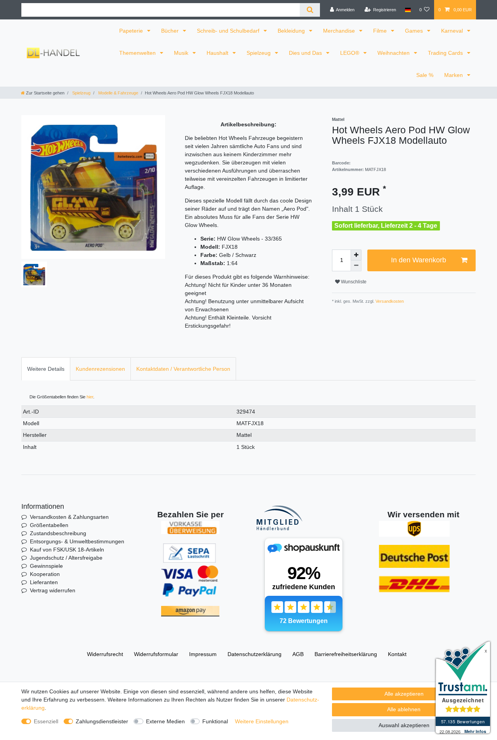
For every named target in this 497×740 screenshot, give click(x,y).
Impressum (203, 654)
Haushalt (218, 53)
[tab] (45, 368)
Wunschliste (353, 281)
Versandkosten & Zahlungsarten (69, 517)
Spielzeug (259, 53)
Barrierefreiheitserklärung (346, 654)
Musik (182, 53)
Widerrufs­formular (156, 654)
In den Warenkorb (418, 260)
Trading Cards (446, 53)
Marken (454, 75)
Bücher (170, 31)
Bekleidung (292, 31)
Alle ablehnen (404, 709)
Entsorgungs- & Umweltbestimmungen (77, 541)
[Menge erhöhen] (356, 255)
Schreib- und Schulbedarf (229, 31)
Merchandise (339, 31)
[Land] (407, 9)
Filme (380, 31)
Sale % (424, 75)
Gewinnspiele (46, 566)
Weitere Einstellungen (261, 721)
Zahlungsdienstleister (102, 721)
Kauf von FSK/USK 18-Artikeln (67, 549)
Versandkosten (389, 301)
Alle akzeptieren (404, 694)
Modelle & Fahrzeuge (117, 93)
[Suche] (310, 10)
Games (414, 31)
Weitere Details (45, 369)
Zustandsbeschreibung (58, 533)
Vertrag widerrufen (52, 590)
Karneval (452, 31)
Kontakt (397, 654)
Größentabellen (49, 525)
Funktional (215, 721)
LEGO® (350, 53)
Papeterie (131, 31)
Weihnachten (394, 53)
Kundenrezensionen (100, 369)
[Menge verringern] (356, 265)
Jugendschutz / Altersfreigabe (66, 558)
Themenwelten (138, 53)
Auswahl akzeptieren (404, 725)
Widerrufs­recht (105, 654)
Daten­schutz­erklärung (255, 654)
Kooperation (45, 574)
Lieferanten (44, 582)
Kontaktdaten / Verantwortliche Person (183, 369)
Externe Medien (165, 721)
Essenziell (46, 721)
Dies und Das (306, 53)
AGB (298, 654)
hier (90, 396)
